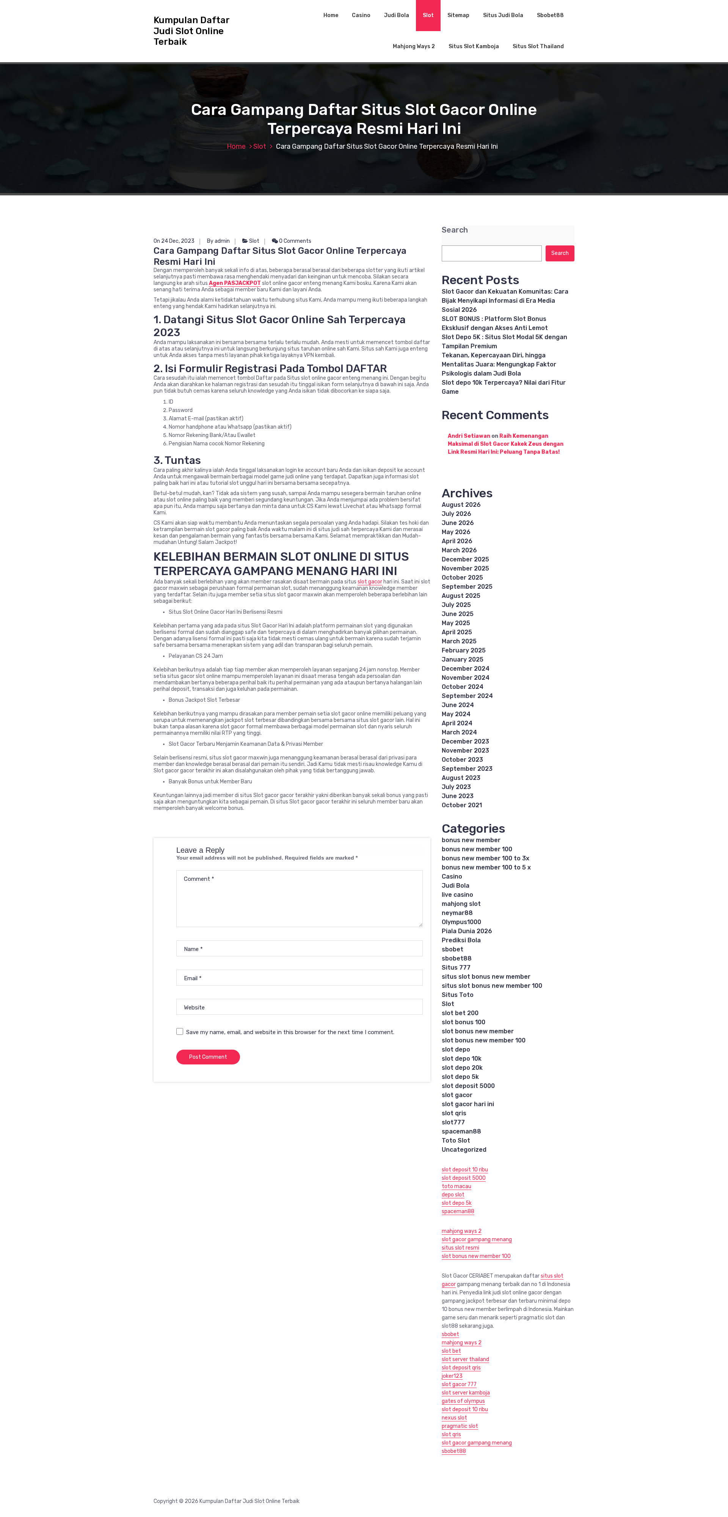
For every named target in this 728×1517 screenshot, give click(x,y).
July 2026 (456, 513)
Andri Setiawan (469, 436)
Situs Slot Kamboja (474, 46)
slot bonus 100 (463, 1022)
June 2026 (458, 523)
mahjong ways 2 (462, 1231)
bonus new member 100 (477, 849)
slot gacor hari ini (468, 1104)
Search (455, 230)
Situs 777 (456, 967)
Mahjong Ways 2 (414, 46)
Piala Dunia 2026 (467, 931)
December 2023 (465, 741)
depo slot (453, 1195)
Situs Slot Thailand (538, 46)
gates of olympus (463, 1401)
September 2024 (467, 696)
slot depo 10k (462, 1058)
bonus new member (471, 840)
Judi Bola (396, 15)
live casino (457, 894)
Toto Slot (456, 1140)
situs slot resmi (460, 1248)
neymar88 (457, 912)
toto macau (456, 1186)
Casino (361, 15)
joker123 (452, 1376)
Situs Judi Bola (503, 15)
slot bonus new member (478, 1031)
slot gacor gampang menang (477, 1239)
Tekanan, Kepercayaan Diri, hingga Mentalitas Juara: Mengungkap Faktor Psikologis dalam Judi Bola (499, 364)
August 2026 (461, 504)
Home (330, 15)
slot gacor (370, 582)
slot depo (456, 1049)
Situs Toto (458, 994)
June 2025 (458, 614)
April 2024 (457, 723)
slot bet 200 (460, 1013)
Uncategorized (464, 1149)
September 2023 (467, 768)
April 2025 (457, 632)
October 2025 (462, 577)
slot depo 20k (462, 1067)
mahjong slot (461, 903)
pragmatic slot (460, 1426)
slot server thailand (465, 1359)
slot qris (454, 1113)
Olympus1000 (461, 922)
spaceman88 (461, 1131)
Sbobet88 (550, 15)
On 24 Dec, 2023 (174, 241)
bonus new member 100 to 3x (485, 858)
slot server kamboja (466, 1393)
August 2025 (461, 595)
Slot (428, 15)
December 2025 (465, 559)
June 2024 (458, 705)
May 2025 (456, 623)
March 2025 (459, 641)
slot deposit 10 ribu (465, 1169)
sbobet (452, 949)
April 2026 (457, 541)
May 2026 (456, 532)
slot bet (451, 1351)
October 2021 (462, 805)
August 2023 (461, 777)
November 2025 (465, 568)
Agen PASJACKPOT (235, 283)
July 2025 (456, 604)
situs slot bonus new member (486, 976)
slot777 (453, 1122)
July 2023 (456, 787)
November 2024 (466, 677)
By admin (218, 241)
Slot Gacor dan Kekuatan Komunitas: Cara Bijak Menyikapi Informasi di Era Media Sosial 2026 (505, 300)
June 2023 (458, 796)
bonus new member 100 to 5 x (486, 867)
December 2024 (466, 668)
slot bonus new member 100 (484, 1040)
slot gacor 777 (459, 1384)
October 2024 (462, 686)
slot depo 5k (460, 1076)
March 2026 (459, 550)
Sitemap (458, 15)
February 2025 (464, 650)
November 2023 (465, 750)
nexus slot (454, 1418)
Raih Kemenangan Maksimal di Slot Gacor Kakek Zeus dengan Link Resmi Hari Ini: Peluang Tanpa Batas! (505, 444)
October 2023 (462, 759)
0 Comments (294, 241)
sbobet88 (457, 958)
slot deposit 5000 (468, 1085)
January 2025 (462, 659)
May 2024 (456, 714)
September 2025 (467, 586)
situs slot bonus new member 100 (492, 985)
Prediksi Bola (461, 940)
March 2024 (459, 732)
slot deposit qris (461, 1368)
